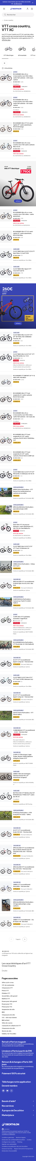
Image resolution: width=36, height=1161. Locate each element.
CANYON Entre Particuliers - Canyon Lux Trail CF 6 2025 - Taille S (22, 601)
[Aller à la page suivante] (25, 939)
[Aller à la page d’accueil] (15, 9)
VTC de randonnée (8, 985)
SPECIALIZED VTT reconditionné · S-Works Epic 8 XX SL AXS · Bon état (24, 583)
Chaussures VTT (7, 988)
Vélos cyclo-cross (8, 982)
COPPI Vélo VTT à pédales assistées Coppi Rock (21, 617)
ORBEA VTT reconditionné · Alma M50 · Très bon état (22, 885)
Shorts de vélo (6, 1031)
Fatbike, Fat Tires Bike (9, 1033)
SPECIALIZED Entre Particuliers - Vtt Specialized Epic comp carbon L (23, 904)
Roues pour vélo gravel (9, 1001)
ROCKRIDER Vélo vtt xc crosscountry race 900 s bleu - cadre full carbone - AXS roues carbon (23, 76)
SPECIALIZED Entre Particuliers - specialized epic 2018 (23, 508)
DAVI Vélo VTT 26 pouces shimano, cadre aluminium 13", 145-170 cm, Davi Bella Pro (23, 526)
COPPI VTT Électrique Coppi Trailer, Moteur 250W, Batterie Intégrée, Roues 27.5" (23, 756)
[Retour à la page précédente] (11, 939)
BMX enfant (5, 1020)
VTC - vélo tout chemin (9, 1017)
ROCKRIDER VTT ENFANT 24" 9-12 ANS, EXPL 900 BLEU (24, 376)
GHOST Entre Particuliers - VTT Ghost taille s (23, 713)
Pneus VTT (5, 990)
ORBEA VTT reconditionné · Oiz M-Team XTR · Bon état (23, 920)
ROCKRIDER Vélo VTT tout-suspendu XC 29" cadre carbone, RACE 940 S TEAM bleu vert (23, 437)
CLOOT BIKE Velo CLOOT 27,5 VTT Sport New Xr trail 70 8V (24, 252)
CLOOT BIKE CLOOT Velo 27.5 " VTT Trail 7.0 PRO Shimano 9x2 (23, 678)
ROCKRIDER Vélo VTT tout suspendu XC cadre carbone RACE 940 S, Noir (22, 395)
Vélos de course (7, 1023)
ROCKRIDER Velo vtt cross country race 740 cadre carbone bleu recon (24, 144)
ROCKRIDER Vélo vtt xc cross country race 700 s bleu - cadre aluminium (23, 214)
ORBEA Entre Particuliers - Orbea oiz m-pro (24, 565)
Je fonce (18, 201)
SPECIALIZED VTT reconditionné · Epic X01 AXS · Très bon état (24, 868)
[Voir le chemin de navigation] (2, 20)
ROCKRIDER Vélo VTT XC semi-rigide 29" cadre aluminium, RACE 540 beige (23, 125)
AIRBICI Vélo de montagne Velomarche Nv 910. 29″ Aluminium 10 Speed (22, 775)
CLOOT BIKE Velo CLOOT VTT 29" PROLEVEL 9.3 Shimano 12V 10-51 (24, 473)
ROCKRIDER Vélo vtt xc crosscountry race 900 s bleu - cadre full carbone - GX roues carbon (23, 102)
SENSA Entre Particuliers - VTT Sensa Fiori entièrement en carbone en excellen (23, 491)
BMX (3, 1012)
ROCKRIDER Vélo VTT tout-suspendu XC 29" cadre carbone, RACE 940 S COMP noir (23, 454)
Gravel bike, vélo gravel (9, 996)
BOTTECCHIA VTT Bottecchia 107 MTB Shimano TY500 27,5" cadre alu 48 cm (24, 794)
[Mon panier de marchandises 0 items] (32, 9)
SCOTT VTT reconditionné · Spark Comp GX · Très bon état (23, 660)
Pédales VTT (6, 993)
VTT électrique (8, 55)
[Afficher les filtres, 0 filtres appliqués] (4, 63)
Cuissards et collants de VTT (11, 1025)
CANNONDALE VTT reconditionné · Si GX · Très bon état (24, 731)
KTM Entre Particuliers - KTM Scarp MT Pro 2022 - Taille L (22, 813)
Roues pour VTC (7, 1004)
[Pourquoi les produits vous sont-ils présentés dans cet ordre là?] (3, 68)
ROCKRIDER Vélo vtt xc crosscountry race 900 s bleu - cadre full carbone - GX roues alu (24, 414)
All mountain (22, 55)
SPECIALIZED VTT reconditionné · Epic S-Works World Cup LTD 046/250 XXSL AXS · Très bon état (24, 850)
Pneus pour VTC (7, 1007)
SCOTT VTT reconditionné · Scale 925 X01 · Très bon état (22, 831)
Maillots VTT (6, 998)
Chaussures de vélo (8, 1015)
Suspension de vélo (8, 1009)
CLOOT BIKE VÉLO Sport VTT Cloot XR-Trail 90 (22, 270)
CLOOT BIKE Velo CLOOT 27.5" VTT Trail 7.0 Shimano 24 (23, 547)
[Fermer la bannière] (32, 2)
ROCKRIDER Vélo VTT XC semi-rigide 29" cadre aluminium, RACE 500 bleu (23, 233)
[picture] (6, 77)
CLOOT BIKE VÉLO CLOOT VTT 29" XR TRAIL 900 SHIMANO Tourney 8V (23, 336)
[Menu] (4, 9)
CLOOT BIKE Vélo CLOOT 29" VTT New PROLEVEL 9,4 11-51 (24, 355)
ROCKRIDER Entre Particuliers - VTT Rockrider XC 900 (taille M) (23, 643)
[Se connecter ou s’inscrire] (27, 9)
